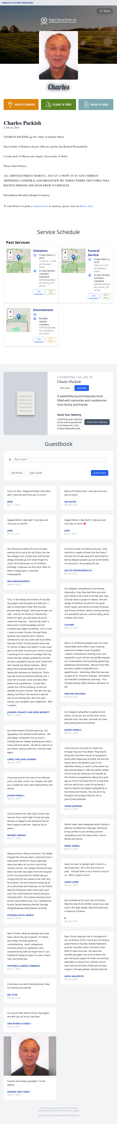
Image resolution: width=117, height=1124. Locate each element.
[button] (18, 258)
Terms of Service (67, 1110)
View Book (65, 388)
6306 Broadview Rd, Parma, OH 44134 (47, 282)
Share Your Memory (97, 422)
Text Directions (38, 292)
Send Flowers (51, 339)
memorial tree (40, 206)
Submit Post (100, 472)
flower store (86, 206)
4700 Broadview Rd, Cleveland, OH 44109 (47, 330)
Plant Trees (50, 291)
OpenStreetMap (62, 1115)
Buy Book (81, 388)
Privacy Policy (50, 1110)
